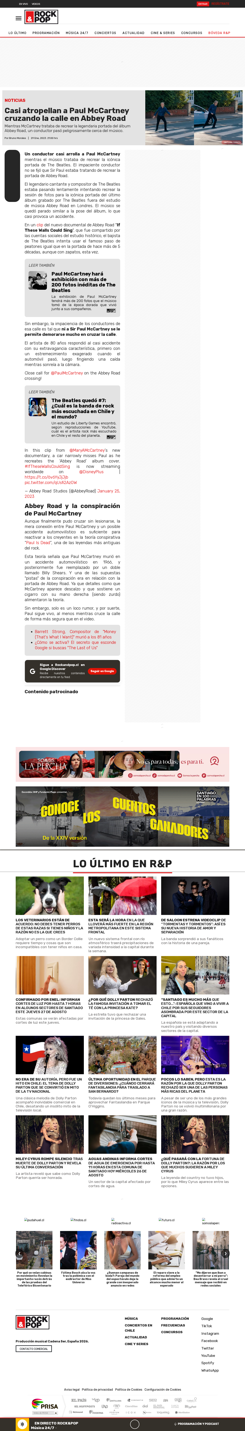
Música (131, 1319)
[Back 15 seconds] (125, 1424)
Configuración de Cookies (163, 1389)
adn (178, 1400)
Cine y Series (136, 1344)
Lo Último (17, 33)
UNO (105, 1406)
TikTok (206, 1326)
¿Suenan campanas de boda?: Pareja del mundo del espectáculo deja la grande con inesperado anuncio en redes (122, 1279)
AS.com (165, 1400)
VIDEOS (36, 3)
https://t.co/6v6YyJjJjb (46, 477)
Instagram (209, 1333)
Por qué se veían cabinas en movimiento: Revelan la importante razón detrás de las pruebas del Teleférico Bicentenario (34, 1279)
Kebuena (192, 1406)
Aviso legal (72, 1389)
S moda (145, 1416)
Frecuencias (173, 1325)
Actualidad (133, 33)
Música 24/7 (77, 33)
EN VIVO (23, 3)
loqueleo (162, 1416)
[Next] (153, 1424)
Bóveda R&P (219, 33)
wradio (116, 1406)
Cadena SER (153, 1400)
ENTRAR (202, 3)
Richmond (76, 1416)
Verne (167, 1406)
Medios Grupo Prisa (44, 1413)
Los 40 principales (97, 1400)
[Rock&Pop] (41, 17)
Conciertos (105, 33)
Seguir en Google (102, 671)
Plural (113, 1416)
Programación (46, 33)
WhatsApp (209, 1370)
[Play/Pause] (134, 1424)
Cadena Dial (178, 1406)
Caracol (191, 1400)
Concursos (191, 33)
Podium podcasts (76, 1411)
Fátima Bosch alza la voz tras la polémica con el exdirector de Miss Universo (78, 1277)
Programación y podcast (198, 1424)
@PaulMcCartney (67, 373)
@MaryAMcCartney (87, 450)
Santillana (115, 1400)
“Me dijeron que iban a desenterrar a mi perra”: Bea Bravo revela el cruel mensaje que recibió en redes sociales (211, 1279)
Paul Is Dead (38, 542)
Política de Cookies (128, 1389)
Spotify (207, 1363)
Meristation (180, 1416)
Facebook (209, 1341)
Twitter (207, 1348)
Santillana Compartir (135, 1400)
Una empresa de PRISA (45, 1403)
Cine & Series (163, 33)
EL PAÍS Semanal (155, 1406)
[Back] (116, 1424)
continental (145, 1406)
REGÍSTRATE (220, 4)
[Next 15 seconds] (144, 1424)
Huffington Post (84, 1406)
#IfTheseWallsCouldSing (47, 466)
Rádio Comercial (197, 1416)
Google (206, 1318)
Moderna (95, 1416)
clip (40, 224)
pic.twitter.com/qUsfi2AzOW (51, 482)
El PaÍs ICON (130, 1416)
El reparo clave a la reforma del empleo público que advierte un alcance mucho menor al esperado (166, 1279)
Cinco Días (130, 1406)
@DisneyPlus (91, 471)
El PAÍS (79, 1400)
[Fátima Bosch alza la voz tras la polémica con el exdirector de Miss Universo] (78, 1250)
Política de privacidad (97, 1389)
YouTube (207, 1355)
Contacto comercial (34, 1349)
